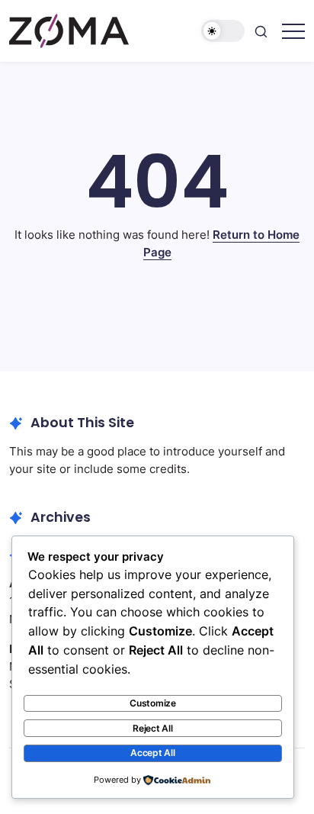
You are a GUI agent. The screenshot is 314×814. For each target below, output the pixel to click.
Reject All (153, 728)
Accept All (152, 752)
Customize (153, 703)
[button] (223, 31)
